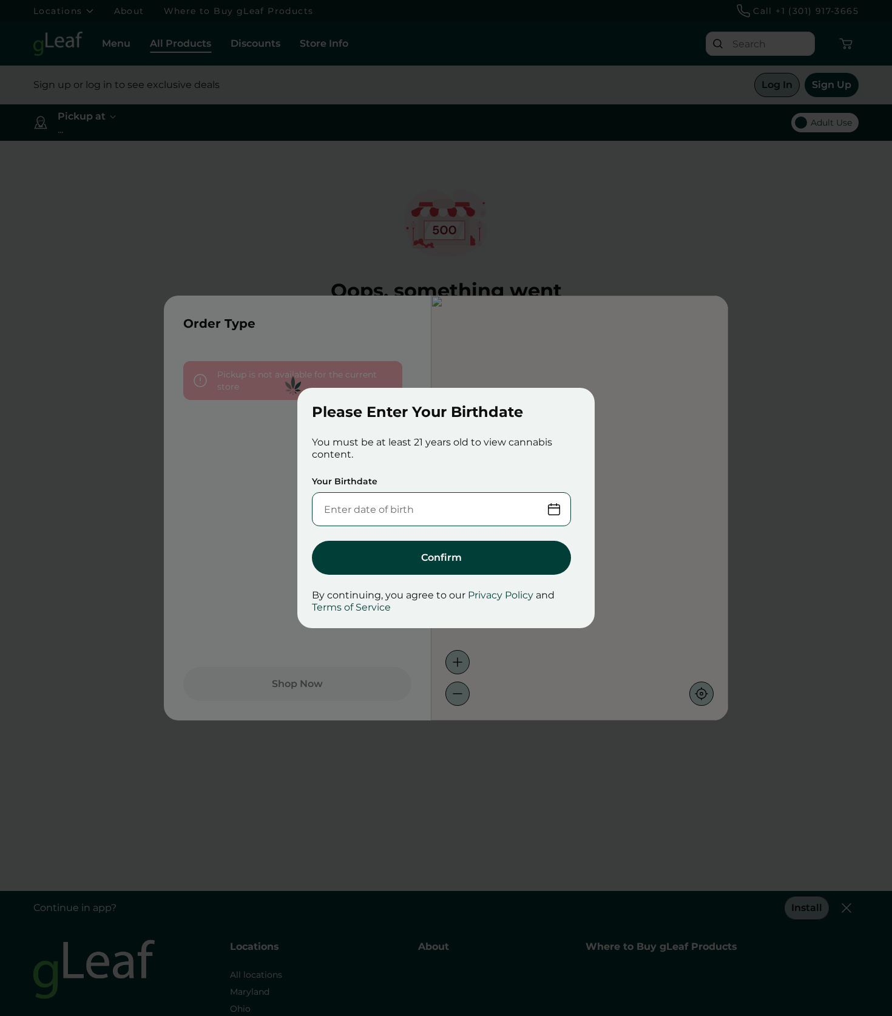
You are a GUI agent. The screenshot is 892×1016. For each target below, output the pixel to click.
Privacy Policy (500, 595)
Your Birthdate (344, 481)
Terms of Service (351, 607)
